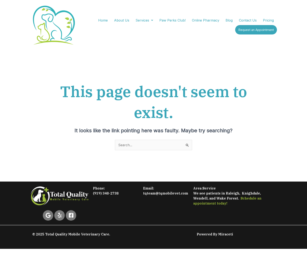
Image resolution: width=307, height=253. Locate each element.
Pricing (268, 20)
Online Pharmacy (205, 20)
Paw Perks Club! (172, 20)
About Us (121, 20)
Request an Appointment (256, 30)
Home (103, 20)
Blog (229, 20)
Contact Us (248, 20)
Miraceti (225, 234)
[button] (144, 20)
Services (142, 20)
